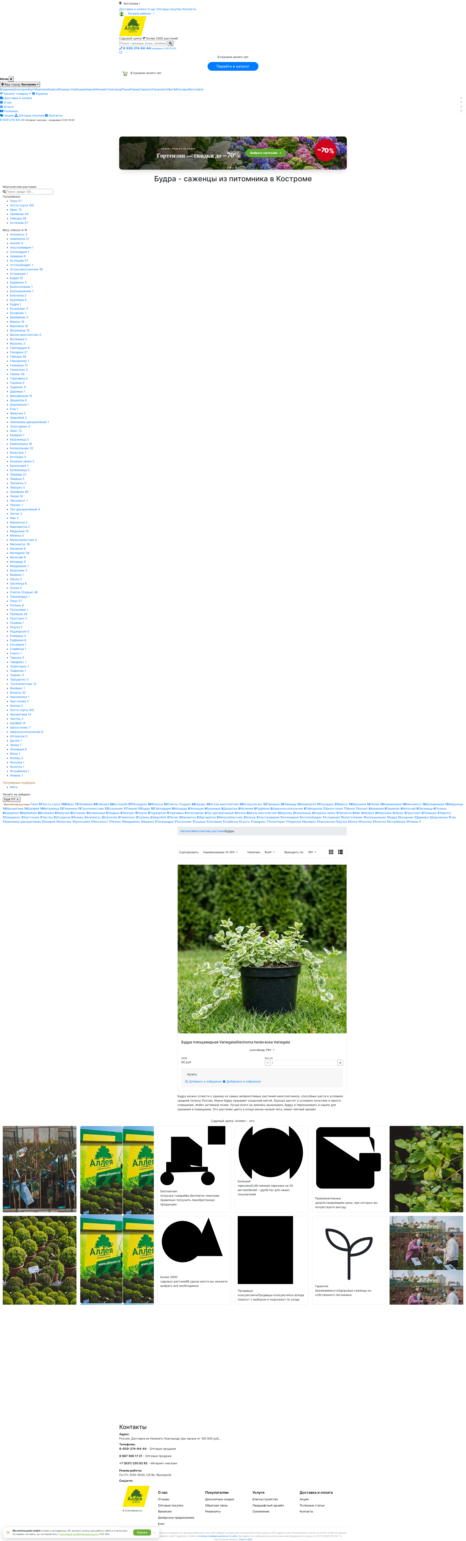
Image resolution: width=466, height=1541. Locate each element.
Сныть (15, 653)
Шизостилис (20, 727)
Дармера (17, 391)
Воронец (17, 343)
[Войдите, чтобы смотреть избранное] (120, 52)
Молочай (18, 557)
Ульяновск (159, 89)
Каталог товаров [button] (145, 128)
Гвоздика (18, 352)
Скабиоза (18, 649)
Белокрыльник (21, 291)
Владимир (7, 89)
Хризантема (20, 714)
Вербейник (19, 317)
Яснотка (17, 767)
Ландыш (17, 479)
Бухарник (18, 313)
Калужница (19, 439)
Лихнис (16, 505)
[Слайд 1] (227, 168)
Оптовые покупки (169, 9)
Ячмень (16, 775)
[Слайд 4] (235, 168)
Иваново (40, 89)
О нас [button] (177, 128)
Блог (161, 1524)
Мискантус (20, 544)
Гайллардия (20, 348)
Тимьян (17, 675)
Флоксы (18, 692)
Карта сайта (245, 1539)
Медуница (19, 531)
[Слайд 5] (238, 168)
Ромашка (18, 636)
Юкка (15, 753)
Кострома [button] (131, 3)
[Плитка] (331, 852)
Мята (13, 787)
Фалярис (17, 688)
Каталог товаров (16, 93)
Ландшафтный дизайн (268, 1505)
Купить (192, 1074)
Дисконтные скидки (219, 1499)
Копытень (18, 452)
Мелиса (17, 535)
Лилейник (19, 214)
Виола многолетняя (25, 335)
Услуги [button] (249, 128)
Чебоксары (180, 89)
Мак (14, 518)
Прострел (18, 618)
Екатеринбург (24, 89)
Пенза (126, 89)
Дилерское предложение (176, 1517)
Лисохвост (19, 500)
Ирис (16, 209)
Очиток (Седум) (24, 592)
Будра (15, 304)
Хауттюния (19, 701)
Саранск (146, 89)
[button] (137, 13)
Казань (81, 89)
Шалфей (17, 723)
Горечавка (19, 378)
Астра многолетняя (26, 269)
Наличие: (254, 852)
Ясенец (16, 758)
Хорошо (142, 1532)
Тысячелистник (23, 684)
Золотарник (20, 426)
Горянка (17, 383)
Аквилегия (19, 239)
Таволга (17, 657)
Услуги (8, 107)
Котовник (18, 457)
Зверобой (18, 417)
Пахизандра (19, 596)
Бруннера (18, 300)
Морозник (18, 570)
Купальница (19, 470)
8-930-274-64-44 (12, 120)
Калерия (17, 435)
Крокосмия (19, 465)
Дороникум (19, 404)
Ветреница (19, 330)
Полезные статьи (312, 1505)
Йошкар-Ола (67, 89)
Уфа (169, 89)
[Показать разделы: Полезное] (461, 111)
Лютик (16, 513)
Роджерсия (19, 631)
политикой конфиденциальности (79, 1534)
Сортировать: (190, 852)
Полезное (10, 111)
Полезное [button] (279, 128)
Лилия (16, 496)
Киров (90, 89)
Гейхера (18, 218)
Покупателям (217, 1492)
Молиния (18, 548)
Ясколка (17, 762)
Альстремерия (21, 247)
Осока (16, 588)
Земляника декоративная (29, 422)
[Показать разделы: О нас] (461, 102)
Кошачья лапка (22, 461)
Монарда (18, 561)
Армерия (18, 256)
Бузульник (19, 308)
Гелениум (19, 365)
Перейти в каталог (233, 66)
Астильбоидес (21, 265)
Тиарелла (18, 671)
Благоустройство (265, 1499)
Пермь (135, 89)
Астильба (19, 223)
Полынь (17, 605)
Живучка (17, 413)
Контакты (189, 9)
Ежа (14, 409)
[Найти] (170, 43)
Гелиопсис (19, 369)
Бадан (16, 278)
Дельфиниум (21, 396)
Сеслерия (18, 644)
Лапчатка (18, 483)
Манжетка (18, 522)
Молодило (19, 553)
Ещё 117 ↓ (11, 799)
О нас (151, 9)
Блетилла (18, 295)
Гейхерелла (19, 361)
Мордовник (19, 566)
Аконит (16, 243)
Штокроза (18, 736)
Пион (16, 201)
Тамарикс (18, 662)
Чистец (16, 719)
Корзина (41, 93)
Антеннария (19, 252)
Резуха (16, 627)
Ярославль (196, 89)
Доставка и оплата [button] (213, 128)
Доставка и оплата (133, 9)
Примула (18, 614)
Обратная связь (216, 1505)
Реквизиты (213, 1511)
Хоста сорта (22, 205)
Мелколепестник (23, 540)
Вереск (17, 321)
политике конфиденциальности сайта (218, 1536)
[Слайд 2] (230, 168)
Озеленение (260, 1511)
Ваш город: (20, 84)
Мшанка (17, 575)
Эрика (15, 745)
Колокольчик (21, 448)
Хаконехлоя (19, 697)
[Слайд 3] (233, 168)
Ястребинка (19, 771)
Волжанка (18, 339)
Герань (17, 374)
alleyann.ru (136, 1510)
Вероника (19, 326)
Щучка (16, 740)
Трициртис (19, 679)
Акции (9, 115)
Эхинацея (18, 749)
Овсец (16, 579)
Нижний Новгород (108, 89)
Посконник (19, 609)
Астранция (19, 273)
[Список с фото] (340, 852)
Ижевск (52, 89)
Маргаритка (20, 527)
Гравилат (18, 387)
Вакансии (165, 1511)
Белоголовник (21, 287)
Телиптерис (19, 666)
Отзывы (163, 1499)
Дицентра (18, 400)
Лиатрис (17, 487)
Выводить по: (295, 852)
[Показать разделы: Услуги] (461, 107)
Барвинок (18, 282)
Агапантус (18, 234)
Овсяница (18, 583)
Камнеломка (21, 444)
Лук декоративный (25, 509)
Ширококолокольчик (26, 732)
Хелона (16, 705)
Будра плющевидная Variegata (208, 1042)
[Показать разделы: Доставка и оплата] (461, 98)
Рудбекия (18, 640)
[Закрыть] (11, 79)
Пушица (17, 623)
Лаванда (18, 474)
